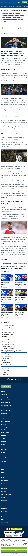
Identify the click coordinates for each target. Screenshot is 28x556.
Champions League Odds (8, 344)
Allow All (14, 548)
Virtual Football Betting (8, 348)
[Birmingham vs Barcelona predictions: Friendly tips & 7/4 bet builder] (7, 277)
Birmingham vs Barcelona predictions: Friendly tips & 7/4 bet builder (6, 284)
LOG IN (19, 2)
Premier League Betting (8, 342)
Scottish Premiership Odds (9, 346)
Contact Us (6, 386)
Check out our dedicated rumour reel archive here (13, 263)
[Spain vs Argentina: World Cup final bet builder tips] (21, 292)
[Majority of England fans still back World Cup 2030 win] (21, 277)
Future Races (5, 330)
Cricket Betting (6, 362)
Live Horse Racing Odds (8, 332)
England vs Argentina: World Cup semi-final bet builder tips (7, 314)
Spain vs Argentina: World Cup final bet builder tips (20, 299)
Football (6, 10)
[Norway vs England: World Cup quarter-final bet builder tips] (21, 307)
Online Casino (5, 370)
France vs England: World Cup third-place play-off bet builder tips (7, 299)
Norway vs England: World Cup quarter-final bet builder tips (20, 314)
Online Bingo (5, 368)
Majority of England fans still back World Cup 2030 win (20, 284)
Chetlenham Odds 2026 (8, 325)
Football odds (5, 339)
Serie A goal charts (7, 122)
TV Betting (4, 360)
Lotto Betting (5, 354)
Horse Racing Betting (7, 327)
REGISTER (24, 2)
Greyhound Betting (7, 356)
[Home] (1, 10)
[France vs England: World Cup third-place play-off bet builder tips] (7, 292)
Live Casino (5, 372)
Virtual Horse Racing (7, 334)
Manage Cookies (14, 553)
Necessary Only (14, 550)
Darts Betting (5, 358)
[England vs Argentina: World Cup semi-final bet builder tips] (7, 307)
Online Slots (5, 374)
